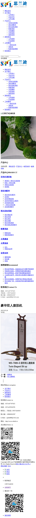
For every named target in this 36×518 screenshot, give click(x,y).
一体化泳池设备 (10, 205)
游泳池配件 (12, 25)
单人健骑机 (11, 376)
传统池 (10, 47)
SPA (6, 247)
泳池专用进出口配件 (11, 201)
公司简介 (11, 15)
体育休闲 (11, 35)
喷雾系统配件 (9, 235)
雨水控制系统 (9, 223)
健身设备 (8, 257)
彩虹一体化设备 (10, 183)
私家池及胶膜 (13, 49)
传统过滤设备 (9, 185)
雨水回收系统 (13, 27)
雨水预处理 (8, 215)
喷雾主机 (8, 233)
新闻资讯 (8, 37)
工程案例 (8, 43)
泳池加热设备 (9, 203)
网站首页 (8, 11)
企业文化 (11, 17)
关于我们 (8, 13)
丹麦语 (7, 53)
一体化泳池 (12, 45)
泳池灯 (7, 197)
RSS (9, 466)
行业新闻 (11, 41)
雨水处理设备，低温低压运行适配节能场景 (19, 269)
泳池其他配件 (9, 207)
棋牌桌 (9, 374)
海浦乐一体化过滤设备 (12, 181)
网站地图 (4, 466)
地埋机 (7, 187)
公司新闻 (11, 39)
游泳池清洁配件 (10, 195)
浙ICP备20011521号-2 (23, 464)
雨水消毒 (8, 221)
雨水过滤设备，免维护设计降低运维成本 (18, 279)
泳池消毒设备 (9, 199)
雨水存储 (8, 217)
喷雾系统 (11, 29)
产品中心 (8, 21)
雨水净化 (8, 219)
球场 (6, 261)
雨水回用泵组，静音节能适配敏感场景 (18, 273)
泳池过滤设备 (13, 23)
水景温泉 (11, 33)
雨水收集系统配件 (11, 225)
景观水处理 (8, 249)
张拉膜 (7, 259)
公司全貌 (11, 19)
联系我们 (8, 51)
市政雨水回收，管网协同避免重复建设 (18, 271)
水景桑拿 (11, 31)
